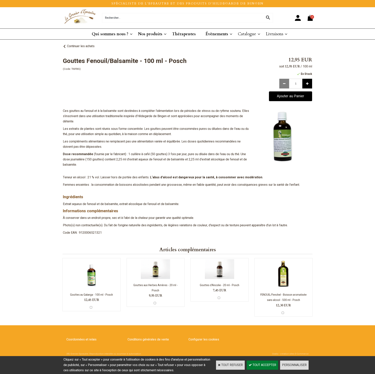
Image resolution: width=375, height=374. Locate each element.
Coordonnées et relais (81, 339)
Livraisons (274, 34)
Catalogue (247, 34)
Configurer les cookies (203, 339)
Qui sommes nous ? (110, 34)
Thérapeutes (184, 34)
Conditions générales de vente (148, 339)
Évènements (216, 34)
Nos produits (150, 34)
